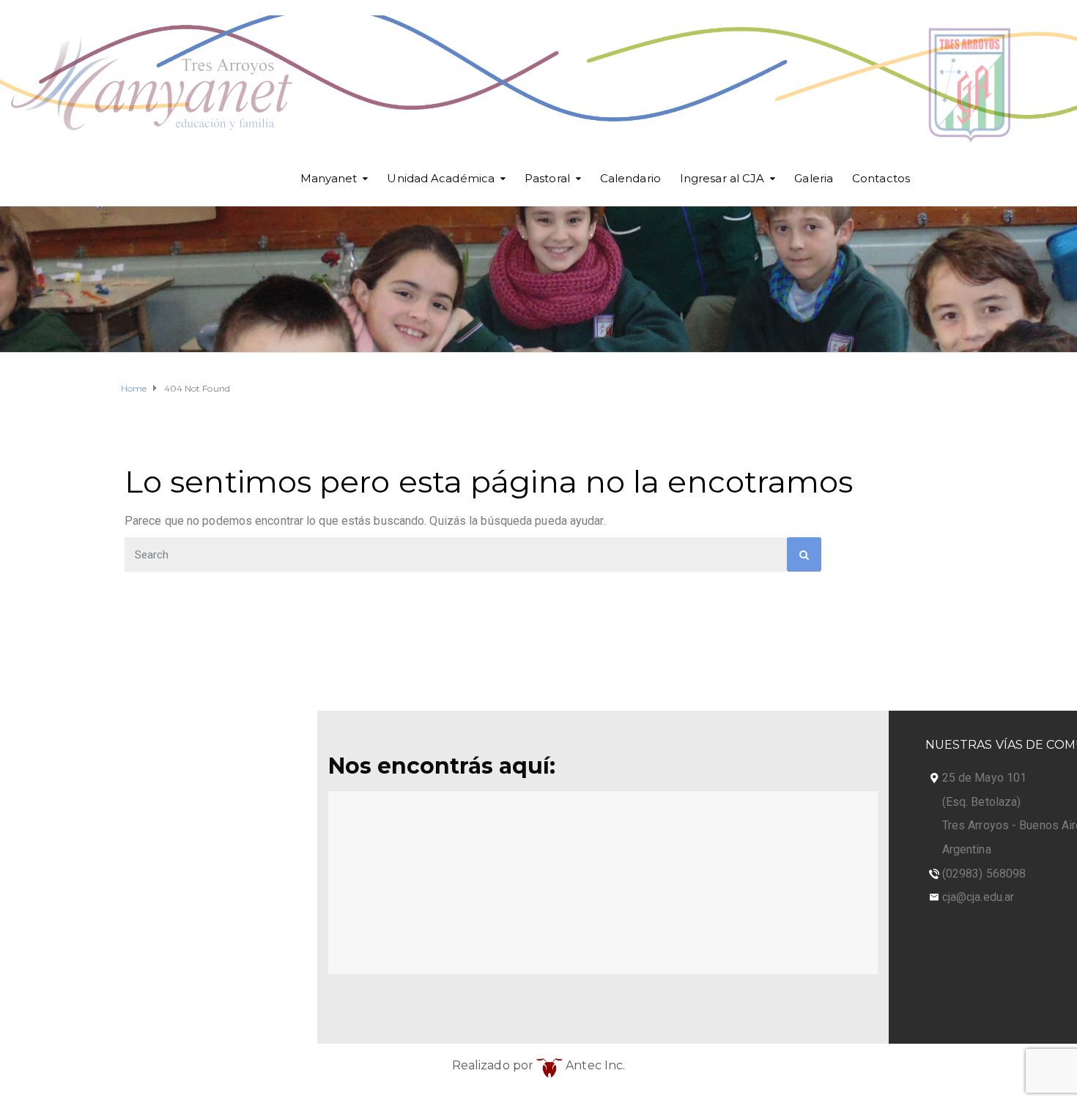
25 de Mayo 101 (984, 778)
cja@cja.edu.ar (978, 897)
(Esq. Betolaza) (981, 802)
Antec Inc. (594, 1065)
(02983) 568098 (984, 873)
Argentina (966, 849)
